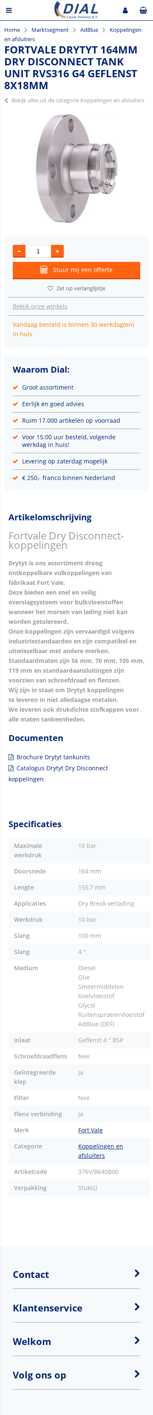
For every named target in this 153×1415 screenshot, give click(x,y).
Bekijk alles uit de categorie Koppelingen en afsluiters (77, 100)
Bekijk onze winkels (40, 306)
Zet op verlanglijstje (81, 288)
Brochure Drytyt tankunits (53, 757)
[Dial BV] (76, 16)
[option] (76, 168)
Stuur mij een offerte (83, 270)
